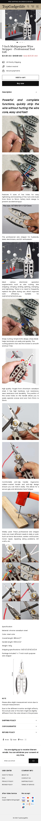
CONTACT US (26, 778)
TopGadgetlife (12, 7)
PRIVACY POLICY (7, 781)
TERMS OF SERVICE (28, 785)
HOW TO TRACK (7, 775)
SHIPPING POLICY (27, 781)
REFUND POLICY (7, 785)
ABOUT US (25, 775)
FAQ (3, 778)
